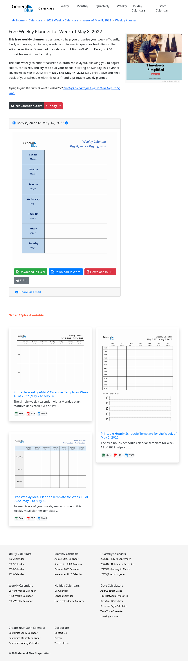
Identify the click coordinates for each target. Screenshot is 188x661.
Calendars (46, 8)
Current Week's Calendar (22, 590)
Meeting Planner (109, 616)
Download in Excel (32, 272)
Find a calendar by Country (69, 601)
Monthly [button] (83, 6)
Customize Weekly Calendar (24, 643)
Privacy (58, 638)
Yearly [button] (65, 6)
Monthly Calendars (66, 554)
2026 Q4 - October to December (117, 564)
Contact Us (61, 632)
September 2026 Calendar (69, 564)
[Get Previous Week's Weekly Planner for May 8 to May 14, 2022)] (14, 122)
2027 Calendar (16, 564)
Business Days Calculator (113, 606)
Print (23, 280)
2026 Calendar (16, 558)
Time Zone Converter (111, 611)
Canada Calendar (64, 595)
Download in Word (67, 272)
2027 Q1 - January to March (115, 569)
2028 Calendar (16, 569)
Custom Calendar (162, 8)
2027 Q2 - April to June (112, 574)
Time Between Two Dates (114, 595)
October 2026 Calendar (67, 569)
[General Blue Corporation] (23, 8)
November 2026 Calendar (68, 574)
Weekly (122, 6)
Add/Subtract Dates (111, 590)
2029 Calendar (16, 574)
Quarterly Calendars (113, 554)
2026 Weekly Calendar (20, 601)
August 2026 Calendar (66, 558)
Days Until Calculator (111, 601)
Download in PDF (101, 272)
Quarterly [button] (103, 6)
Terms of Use (62, 643)
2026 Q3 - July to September (115, 558)
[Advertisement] (152, 106)
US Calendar (61, 590)
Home (20, 20)
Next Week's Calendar (20, 595)
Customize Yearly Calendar (23, 632)
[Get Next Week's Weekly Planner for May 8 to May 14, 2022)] (66, 122)
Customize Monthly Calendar (24, 638)
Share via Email (29, 292)
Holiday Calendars (139, 8)
